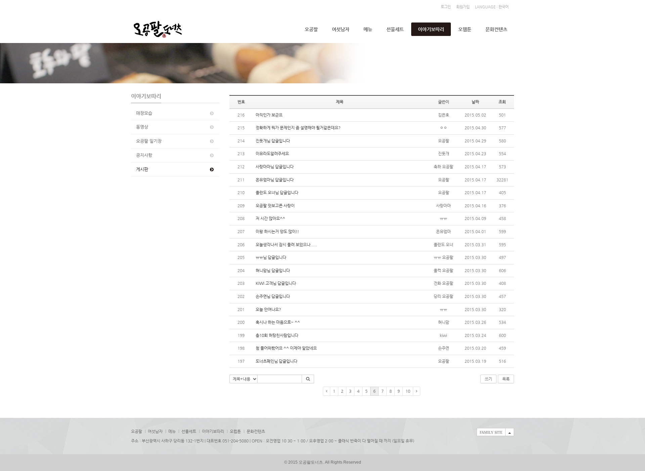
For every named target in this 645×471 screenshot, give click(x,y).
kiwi (443, 335)
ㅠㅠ (443, 218)
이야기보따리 (431, 29)
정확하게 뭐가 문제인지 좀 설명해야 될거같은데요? (299, 127)
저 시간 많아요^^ (270, 218)
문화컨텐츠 (496, 29)
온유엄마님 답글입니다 (275, 179)
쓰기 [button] (488, 379)
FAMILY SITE (491, 432)
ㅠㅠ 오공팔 (443, 257)
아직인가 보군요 (269, 115)
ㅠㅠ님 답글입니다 (271, 257)
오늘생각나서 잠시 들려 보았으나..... (286, 244)
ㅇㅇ (443, 127)
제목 (339, 101)
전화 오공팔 (443, 283)
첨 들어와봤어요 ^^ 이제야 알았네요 (286, 348)
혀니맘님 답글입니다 (273, 270)
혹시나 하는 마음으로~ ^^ (278, 322)
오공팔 (311, 29)
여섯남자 (340, 29)
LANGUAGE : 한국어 (492, 7)
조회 (502, 101)
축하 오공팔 (443, 166)
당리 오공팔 (443, 296)
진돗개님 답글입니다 (273, 140)
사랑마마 (443, 205)
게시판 (142, 169)
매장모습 (144, 113)
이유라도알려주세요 (272, 153)
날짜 (475, 101)
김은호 (443, 115)
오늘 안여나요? (268, 309)
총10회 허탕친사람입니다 (277, 335)
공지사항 (144, 155)
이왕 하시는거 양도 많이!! (277, 231)
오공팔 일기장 (149, 140)
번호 (241, 101)
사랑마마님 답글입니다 (275, 166)
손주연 (443, 348)
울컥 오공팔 (443, 270)
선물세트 (395, 29)
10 (407, 391)
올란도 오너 (443, 244)
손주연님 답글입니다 (273, 296)
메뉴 (367, 29)
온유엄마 (443, 231)
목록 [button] (506, 379)
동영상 (142, 126)
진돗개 (443, 153)
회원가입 (463, 7)
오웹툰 (464, 29)
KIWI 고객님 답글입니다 (276, 283)
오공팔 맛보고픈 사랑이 (275, 205)
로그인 (446, 7)
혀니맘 (443, 322)
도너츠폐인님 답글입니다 (276, 361)
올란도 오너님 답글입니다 (277, 192)
